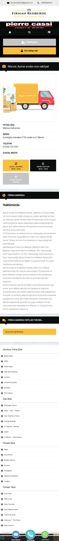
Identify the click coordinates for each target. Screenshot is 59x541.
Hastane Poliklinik (11, 476)
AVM (6, 361)
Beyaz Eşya (8, 366)
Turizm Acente (9, 515)
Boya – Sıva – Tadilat (11, 411)
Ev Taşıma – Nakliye (11, 427)
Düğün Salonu (9, 460)
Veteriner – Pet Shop (12, 520)
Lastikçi (7, 481)
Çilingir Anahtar (10, 421)
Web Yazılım (9, 525)
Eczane (7, 465)
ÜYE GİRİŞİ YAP (31, 51)
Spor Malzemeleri (11, 509)
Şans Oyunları (9, 504)
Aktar (6, 449)
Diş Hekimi (8, 455)
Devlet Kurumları (10, 382)
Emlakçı (7, 388)
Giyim (6, 432)
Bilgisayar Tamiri (10, 405)
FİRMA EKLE (32, 42)
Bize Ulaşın (8, 393)
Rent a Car (8, 499)
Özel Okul (8, 494)
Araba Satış (8, 356)
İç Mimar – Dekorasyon (13, 437)
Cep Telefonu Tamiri (12, 416)
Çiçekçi (7, 377)
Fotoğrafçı (8, 471)
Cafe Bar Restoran (11, 372)
